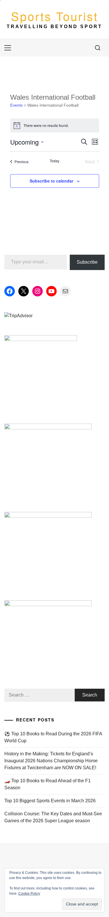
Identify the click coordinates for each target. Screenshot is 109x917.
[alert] (54, 125)
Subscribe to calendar (51, 181)
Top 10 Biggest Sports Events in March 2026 (50, 800)
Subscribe (87, 262)
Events (16, 105)
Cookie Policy (29, 894)
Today (54, 160)
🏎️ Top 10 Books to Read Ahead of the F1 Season (47, 784)
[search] (98, 47)
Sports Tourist (54, 16)
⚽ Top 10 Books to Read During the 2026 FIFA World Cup (53, 737)
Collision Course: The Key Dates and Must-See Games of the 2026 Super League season (53, 817)
